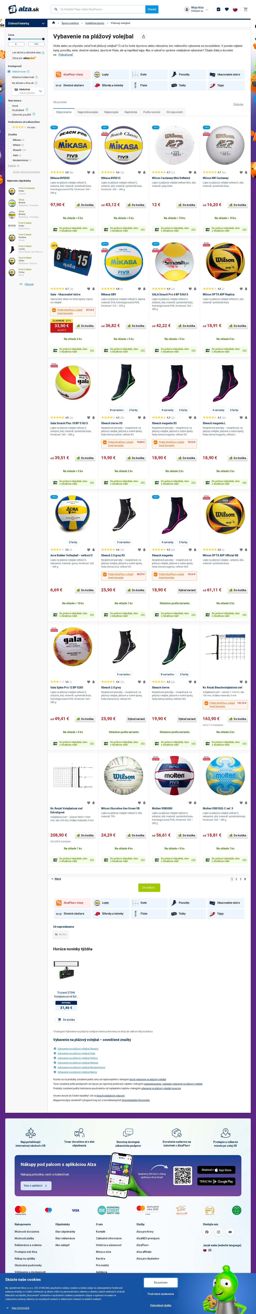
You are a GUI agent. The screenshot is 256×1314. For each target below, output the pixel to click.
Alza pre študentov (147, 1258)
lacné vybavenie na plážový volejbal (147, 1079)
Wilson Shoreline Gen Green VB (120, 808)
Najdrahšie (131, 112)
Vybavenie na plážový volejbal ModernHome (81, 1067)
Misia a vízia (103, 1251)
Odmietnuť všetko (160, 1305)
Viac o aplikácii (33, 1185)
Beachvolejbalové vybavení (111, 1095)
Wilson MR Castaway (215, 178)
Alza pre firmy (144, 1231)
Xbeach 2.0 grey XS (113, 555)
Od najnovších (174, 112)
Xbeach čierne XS (112, 423)
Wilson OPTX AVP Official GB (220, 555)
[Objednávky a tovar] (218, 9)
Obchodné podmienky (28, 1265)
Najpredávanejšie (88, 112)
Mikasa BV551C (111, 178)
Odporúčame (64, 112)
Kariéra (100, 1258)
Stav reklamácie (65, 1238)
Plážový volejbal (120, 23)
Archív (62, 934)
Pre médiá (102, 1265)
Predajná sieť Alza (26, 1251)
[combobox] (98, 9)
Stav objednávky (65, 1231)
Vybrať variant (187, 590)
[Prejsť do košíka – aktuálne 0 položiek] (245, 9)
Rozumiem (161, 1282)
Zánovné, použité (21, 114)
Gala (15, 155)
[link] (26, 284)
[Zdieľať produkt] (144, 36)
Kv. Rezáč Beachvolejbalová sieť (222, 687)
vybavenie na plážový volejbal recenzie (161, 1088)
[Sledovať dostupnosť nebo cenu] (93, 172)
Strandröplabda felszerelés (136, 1100)
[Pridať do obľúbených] (89, 172)
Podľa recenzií (151, 112)
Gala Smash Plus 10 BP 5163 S (69, 423)
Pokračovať (65, 54)
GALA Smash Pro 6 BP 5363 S (170, 294)
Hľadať (152, 9)
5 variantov (123, 542)
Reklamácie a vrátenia (28, 1245)
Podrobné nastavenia (161, 1293)
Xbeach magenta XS (164, 423)
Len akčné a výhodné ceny (26, 52)
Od (9, 39)
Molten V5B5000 (162, 808)
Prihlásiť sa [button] (197, 11)
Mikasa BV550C (60, 178)
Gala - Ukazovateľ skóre (65, 294)
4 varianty (167, 410)
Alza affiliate (143, 1251)
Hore (58, 878)
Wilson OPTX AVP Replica (218, 294)
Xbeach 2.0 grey (111, 687)
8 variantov (117, 410)
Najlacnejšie (111, 112)
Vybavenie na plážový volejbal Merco (77, 1072)
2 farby (133, 410)
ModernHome (20, 160)
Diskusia (238, 104)
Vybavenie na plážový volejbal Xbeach (78, 1048)
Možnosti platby (24, 1238)
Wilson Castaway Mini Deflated (171, 178)
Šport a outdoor (70, 23)
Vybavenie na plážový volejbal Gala (76, 1053)
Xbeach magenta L (214, 423)
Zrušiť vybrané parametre (26, 172)
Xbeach (17, 150)
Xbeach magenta (162, 555)
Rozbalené (18, 110)
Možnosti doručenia (27, 1231)
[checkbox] (26, 53)
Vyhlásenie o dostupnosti (30, 1272)
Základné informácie (109, 1238)
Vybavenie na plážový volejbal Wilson (78, 1058)
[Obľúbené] (227, 9)
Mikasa (17, 140)
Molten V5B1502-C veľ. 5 (218, 808)
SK (210, 1249)
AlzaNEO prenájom (148, 1238)
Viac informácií (20, 1308)
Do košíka (87, 204)
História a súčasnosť (108, 1245)
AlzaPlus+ (142, 1245)
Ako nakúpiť (62, 1245)
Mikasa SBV (108, 294)
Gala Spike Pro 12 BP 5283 (66, 687)
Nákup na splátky (25, 1258)
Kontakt (100, 1231)
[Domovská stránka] (53, 23)
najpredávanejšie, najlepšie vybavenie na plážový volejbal (173, 1084)
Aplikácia (101, 1272)
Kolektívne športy (94, 23)
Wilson (16, 145)
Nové (15, 106)
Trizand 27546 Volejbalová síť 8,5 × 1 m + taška (66, 995)
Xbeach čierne (160, 687)
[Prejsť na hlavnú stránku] (23, 9)
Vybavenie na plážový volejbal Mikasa (78, 1062)
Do (43, 39)
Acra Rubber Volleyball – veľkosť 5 (71, 555)
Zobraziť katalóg (18, 23)
